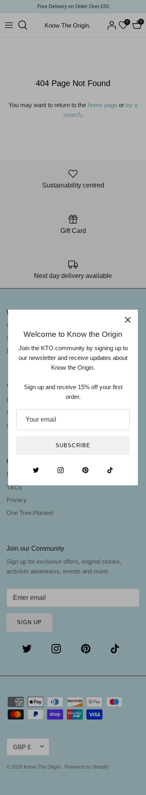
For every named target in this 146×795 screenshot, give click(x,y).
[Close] (128, 320)
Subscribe (73, 445)
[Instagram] (61, 470)
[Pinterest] (85, 470)
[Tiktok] (110, 470)
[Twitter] (36, 470)
